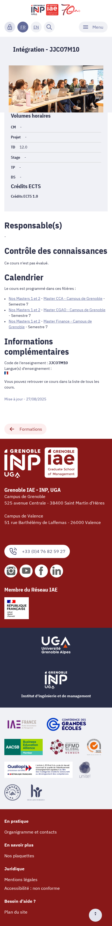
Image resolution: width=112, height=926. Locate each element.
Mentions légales (21, 879)
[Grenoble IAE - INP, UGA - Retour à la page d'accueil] (56, 9)
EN (36, 27)
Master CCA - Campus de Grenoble (72, 298)
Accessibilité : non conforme (32, 888)
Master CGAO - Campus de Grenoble (74, 309)
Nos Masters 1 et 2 (24, 298)
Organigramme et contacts (30, 832)
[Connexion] (9, 27)
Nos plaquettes (19, 855)
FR (23, 27)
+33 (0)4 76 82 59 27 (44, 551)
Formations (31, 429)
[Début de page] (97, 915)
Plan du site (15, 912)
